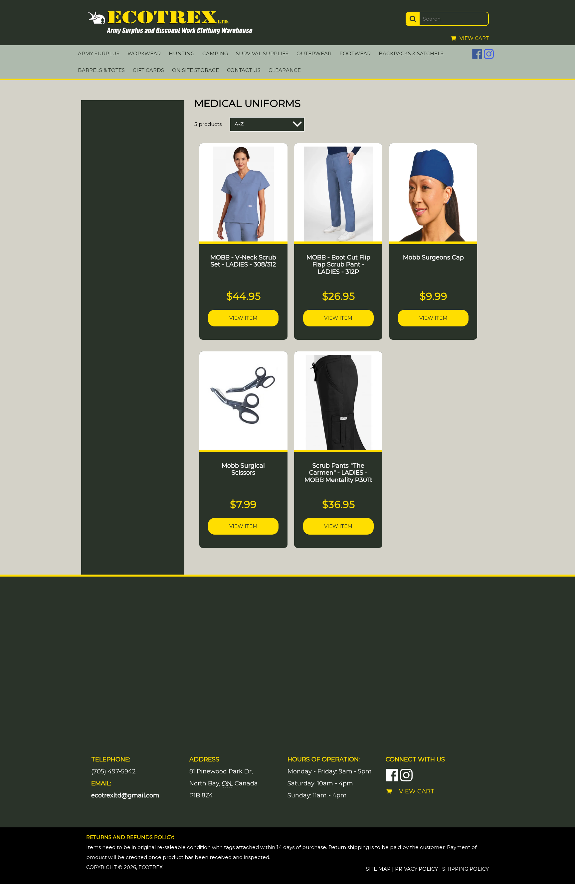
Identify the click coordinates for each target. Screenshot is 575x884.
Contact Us (244, 70)
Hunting (181, 53)
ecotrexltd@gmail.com (125, 795)
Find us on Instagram (489, 54)
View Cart (474, 38)
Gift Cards (148, 70)
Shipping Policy (465, 869)
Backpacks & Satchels (411, 53)
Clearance (285, 70)
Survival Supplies (262, 53)
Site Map (378, 869)
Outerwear (313, 53)
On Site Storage (195, 70)
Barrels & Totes (101, 70)
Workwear (144, 53)
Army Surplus (98, 53)
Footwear (355, 53)
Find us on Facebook (477, 54)
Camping (215, 53)
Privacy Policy (416, 869)
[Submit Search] (413, 18)
